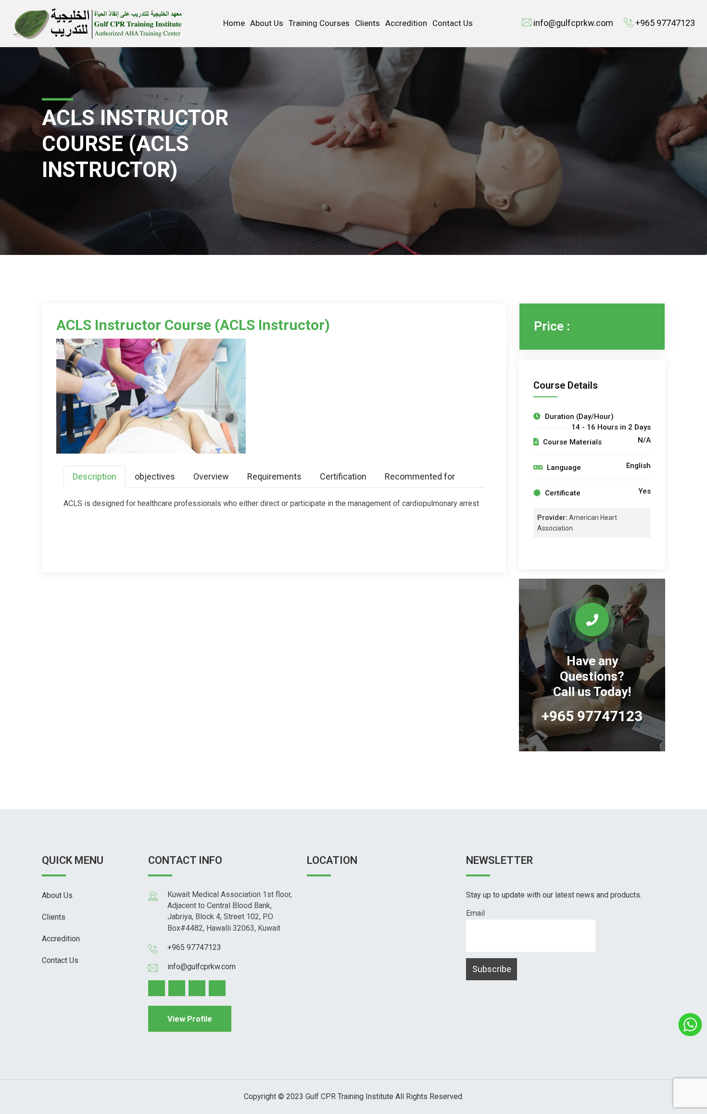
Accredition (406, 23)
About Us (266, 23)
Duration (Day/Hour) (578, 416)
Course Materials (571, 442)
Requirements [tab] (274, 476)
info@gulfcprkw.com (573, 23)
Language (563, 467)
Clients (367, 23)
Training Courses (319, 23)
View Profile (189, 1019)
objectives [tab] (155, 476)
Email (475, 913)
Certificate (562, 493)
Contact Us (452, 23)
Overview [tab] (211, 476)
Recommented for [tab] (420, 476)
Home (234, 23)
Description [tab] (94, 476)
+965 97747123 (665, 23)
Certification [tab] (343, 476)
